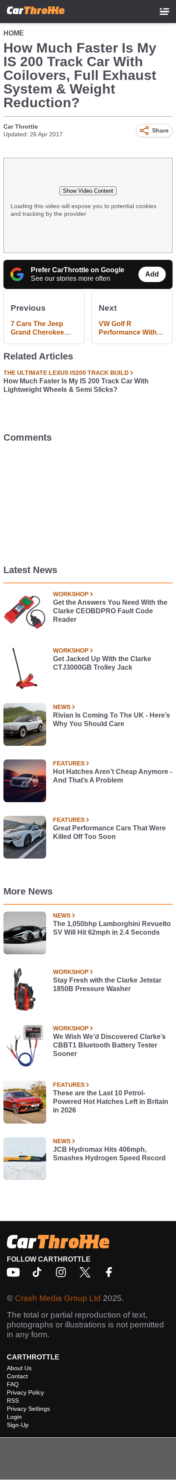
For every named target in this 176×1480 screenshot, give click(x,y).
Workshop (70, 594)
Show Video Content (88, 191)
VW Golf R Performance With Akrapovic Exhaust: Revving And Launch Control (131, 328)
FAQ (13, 1384)
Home (13, 33)
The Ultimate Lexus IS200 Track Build (66, 372)
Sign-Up (18, 1425)
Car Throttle (20, 126)
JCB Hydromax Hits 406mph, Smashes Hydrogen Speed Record (109, 1154)
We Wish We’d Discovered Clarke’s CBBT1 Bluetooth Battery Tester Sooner (109, 1045)
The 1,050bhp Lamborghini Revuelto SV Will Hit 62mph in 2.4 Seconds (112, 928)
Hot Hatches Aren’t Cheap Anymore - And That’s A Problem (112, 776)
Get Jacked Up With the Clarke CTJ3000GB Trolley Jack (102, 663)
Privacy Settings (28, 1409)
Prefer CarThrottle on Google (77, 270)
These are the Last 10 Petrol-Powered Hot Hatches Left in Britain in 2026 (110, 1101)
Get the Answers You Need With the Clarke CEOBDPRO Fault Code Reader (110, 611)
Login (14, 1417)
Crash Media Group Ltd (58, 1298)
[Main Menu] (164, 11)
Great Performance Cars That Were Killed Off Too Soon (109, 832)
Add (152, 274)
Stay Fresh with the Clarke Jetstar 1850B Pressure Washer (107, 984)
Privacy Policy (25, 1392)
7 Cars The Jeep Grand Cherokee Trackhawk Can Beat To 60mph (44, 328)
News (61, 706)
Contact (17, 1376)
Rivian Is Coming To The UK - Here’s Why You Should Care (111, 719)
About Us (19, 1368)
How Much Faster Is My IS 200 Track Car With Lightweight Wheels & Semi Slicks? (76, 385)
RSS (13, 1400)
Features (69, 763)
